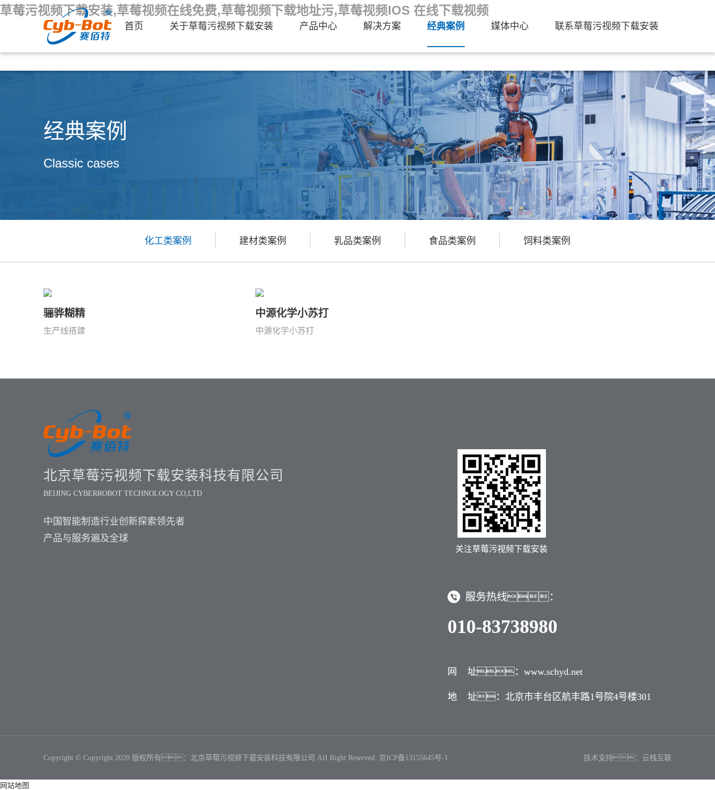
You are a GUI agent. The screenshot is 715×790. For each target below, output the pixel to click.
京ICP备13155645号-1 (413, 758)
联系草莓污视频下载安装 (606, 26)
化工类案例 (168, 241)
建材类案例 (262, 241)
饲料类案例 (547, 241)
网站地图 (14, 785)
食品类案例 (452, 241)
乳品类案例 (357, 241)
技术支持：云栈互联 (628, 758)
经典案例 (446, 26)
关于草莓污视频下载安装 (221, 26)
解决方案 (382, 26)
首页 (134, 26)
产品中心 (318, 26)
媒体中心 (510, 26)
